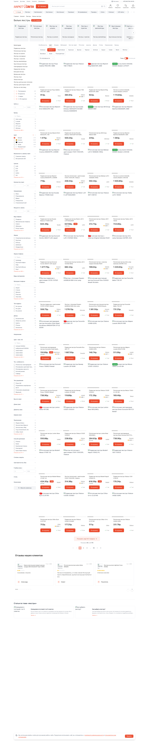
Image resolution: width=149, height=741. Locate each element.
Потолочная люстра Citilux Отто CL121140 (98, 520)
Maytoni (107, 95)
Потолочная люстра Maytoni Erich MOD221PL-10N (50, 133)
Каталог (22, 16)
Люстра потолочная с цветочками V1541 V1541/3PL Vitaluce (75, 176)
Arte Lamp (131, 266)
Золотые (95, 50)
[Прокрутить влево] (131, 12)
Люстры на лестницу (20, 87)
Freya (59, 95)
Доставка (22, 1)
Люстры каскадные (20, 56)
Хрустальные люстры (20, 64)
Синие (110, 50)
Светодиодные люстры (21, 66)
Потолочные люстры (20, 51)
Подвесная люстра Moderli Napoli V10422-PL (99, 477)
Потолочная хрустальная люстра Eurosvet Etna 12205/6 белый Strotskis (99, 305)
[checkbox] (14, 91)
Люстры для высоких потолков (23, 82)
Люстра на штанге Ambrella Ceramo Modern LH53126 (121, 176)
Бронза (79, 50)
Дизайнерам (41, 1)
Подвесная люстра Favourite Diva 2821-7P (74, 348)
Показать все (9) (18, 434)
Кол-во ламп (73, 45)
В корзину (45, 101)
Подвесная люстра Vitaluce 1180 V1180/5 (74, 90)
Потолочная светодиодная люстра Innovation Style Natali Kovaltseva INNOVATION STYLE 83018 (49, 348)
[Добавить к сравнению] (60, 67)
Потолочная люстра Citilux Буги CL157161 (49, 520)
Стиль (101, 45)
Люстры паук (18, 77)
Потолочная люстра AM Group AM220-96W (98, 133)
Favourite (131, 310)
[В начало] (73, 548)
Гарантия (16, 1)
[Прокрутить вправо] (134, 12)
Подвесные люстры (20, 48)
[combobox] (78, 6)
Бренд (117, 45)
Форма (56, 45)
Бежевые (43, 53)
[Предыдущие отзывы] (128, 589)
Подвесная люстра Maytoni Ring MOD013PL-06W (98, 90)
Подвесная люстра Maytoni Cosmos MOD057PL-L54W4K (48, 176)
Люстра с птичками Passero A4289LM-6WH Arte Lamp (73, 305)
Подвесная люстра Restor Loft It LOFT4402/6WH (74, 219)
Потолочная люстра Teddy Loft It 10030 (123, 219)
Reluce (131, 396)
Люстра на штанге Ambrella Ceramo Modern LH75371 (121, 90)
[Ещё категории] (133, 32)
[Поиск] (104, 6)
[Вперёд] (97, 548)
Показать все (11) (18, 375)
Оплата (28, 1)
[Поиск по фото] (102, 6)
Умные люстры (18, 79)
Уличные (111, 12)
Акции (19, 12)
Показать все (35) (18, 148)
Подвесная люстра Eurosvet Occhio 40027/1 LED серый (48, 262)
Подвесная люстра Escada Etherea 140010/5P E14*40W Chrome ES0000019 (73, 134)
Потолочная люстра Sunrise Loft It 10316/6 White (75, 262)
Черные (87, 50)
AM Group (106, 138)
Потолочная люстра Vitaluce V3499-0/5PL (97, 348)
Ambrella (131, 95)
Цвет (50, 45)
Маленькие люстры (19, 74)
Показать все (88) (18, 130)
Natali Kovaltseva (57, 352)
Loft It (107, 181)
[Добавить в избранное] (60, 64)
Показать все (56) (18, 271)
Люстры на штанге (19, 53)
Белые (51, 50)
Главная (16, 16)
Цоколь (88, 45)
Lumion (59, 439)
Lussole (131, 352)
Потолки (81, 45)
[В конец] (100, 548)
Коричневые (61, 50)
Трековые (71, 12)
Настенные (49, 12)
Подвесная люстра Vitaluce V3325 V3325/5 (75, 434)
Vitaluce (83, 94)
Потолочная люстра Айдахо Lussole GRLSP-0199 (121, 348)
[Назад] (76, 548)
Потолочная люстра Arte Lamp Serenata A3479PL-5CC (122, 262)
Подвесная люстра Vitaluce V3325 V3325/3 (99, 391)
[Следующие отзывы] (132, 589)
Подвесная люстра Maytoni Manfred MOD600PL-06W (121, 133)
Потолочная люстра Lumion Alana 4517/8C (50, 434)
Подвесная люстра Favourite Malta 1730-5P (121, 305)
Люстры (27, 12)
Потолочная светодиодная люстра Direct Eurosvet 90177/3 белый (122, 434)
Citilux (59, 524)
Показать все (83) (18, 357)
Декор (95, 45)
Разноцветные (60, 53)
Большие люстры (19, 71)
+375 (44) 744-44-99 (128, 1)
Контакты (34, 1)
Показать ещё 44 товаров (86, 539)
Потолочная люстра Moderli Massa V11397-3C (50, 477)
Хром (50, 53)
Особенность (43, 45)
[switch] (126, 58)
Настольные (60, 12)
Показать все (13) (18, 177)
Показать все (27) (18, 329)
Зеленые (42, 50)
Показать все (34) (18, 249)
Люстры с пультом (19, 58)
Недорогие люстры (19, 69)
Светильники (38, 12)
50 (94, 548)
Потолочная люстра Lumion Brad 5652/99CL (98, 434)
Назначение (109, 45)
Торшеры (94, 12)
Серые (103, 50)
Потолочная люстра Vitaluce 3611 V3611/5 (99, 219)
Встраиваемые (82, 12)
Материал (64, 45)
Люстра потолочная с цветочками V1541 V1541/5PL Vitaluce (75, 477)
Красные (71, 50)
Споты (102, 12)
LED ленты (121, 12)
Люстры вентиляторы (20, 61)
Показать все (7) (18, 394)
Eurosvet (58, 266)
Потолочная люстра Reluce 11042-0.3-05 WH (123, 391)
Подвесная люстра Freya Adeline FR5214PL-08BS (50, 90)
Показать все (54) (18, 298)
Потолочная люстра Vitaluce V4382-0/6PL (121, 520)
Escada (83, 138)
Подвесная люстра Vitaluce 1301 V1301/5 (122, 477)
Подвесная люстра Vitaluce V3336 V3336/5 (73, 520)
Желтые (125, 50)
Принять (129, 736)
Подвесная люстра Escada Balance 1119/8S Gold (48, 219)
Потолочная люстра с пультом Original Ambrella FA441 (98, 262)
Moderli (59, 482)
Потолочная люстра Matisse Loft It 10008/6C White (99, 176)
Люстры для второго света (22, 84)
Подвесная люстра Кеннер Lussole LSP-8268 (72, 391)
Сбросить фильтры (26, 488)
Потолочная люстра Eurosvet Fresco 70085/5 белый (48, 391)
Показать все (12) (18, 230)
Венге (117, 50)
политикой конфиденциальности (94, 735)
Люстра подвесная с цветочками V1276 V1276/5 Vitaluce (50, 305)
